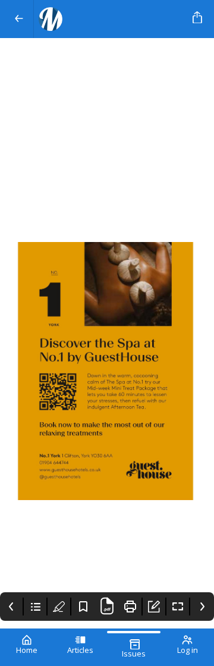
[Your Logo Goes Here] (111, 19)
